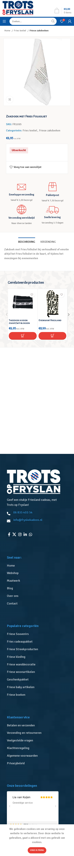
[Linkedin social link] (25, 534)
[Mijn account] (69, 21)
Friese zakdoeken (39, 30)
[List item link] (38, 565)
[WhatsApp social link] (30, 534)
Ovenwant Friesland (50, 320)
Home (7, 30)
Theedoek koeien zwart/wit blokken (19, 321)
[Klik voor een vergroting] (9, 99)
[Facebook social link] (9, 534)
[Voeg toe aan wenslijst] (32, 295)
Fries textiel (20, 30)
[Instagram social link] (20, 534)
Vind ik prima (37, 850)
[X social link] (14, 534)
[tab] (26, 241)
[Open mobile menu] (4, 21)
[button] (23, 335)
